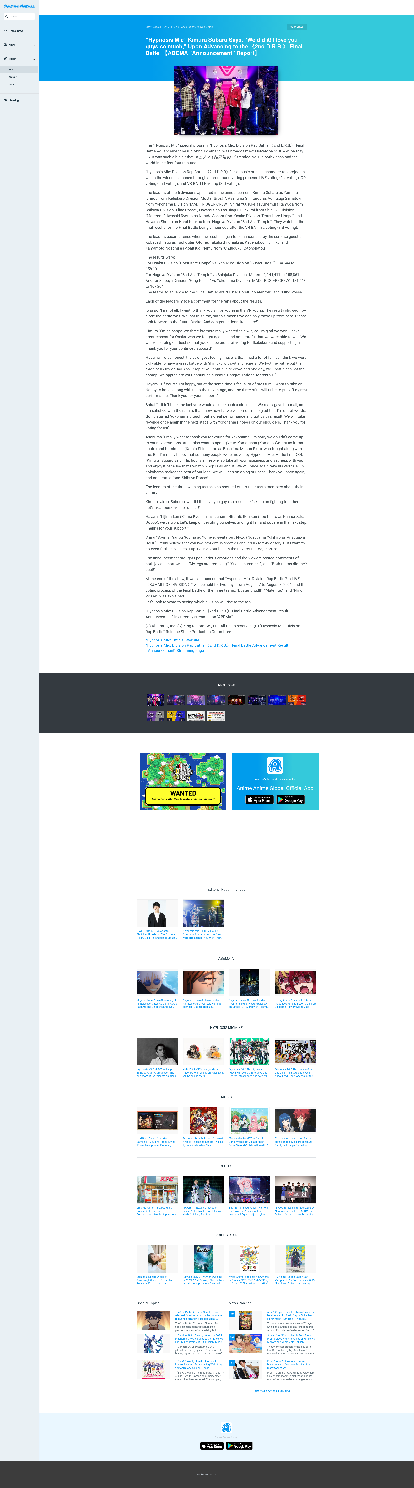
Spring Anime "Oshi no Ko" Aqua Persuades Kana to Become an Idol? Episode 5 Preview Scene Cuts (295, 1004)
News (12, 44)
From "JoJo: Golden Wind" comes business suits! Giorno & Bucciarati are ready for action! (289, 1365)
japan (12, 84)
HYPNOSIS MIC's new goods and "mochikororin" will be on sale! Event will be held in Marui (203, 1073)
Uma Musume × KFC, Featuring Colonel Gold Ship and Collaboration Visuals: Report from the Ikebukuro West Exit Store (156, 1211)
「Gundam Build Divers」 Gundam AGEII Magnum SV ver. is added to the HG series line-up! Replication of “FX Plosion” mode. (199, 1339)
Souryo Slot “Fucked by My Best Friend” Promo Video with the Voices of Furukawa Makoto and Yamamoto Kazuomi (291, 1339)
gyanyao (200, 26)
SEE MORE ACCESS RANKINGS (272, 1391)
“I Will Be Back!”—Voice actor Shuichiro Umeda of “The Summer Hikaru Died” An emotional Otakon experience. (156, 934)
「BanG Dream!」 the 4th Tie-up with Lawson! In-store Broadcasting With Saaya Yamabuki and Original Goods (199, 1365)
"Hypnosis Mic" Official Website (172, 640)
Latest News (16, 31)
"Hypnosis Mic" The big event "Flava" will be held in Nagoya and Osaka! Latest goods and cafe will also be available (248, 1073)
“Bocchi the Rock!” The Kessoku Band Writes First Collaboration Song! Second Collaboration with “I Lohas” (248, 1142)
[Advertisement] (224, 7)
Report (12, 58)
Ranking (14, 100)
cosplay (13, 77)
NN (210, 26)
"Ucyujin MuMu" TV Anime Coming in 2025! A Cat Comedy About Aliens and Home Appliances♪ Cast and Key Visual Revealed (203, 1280)
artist (11, 69)
